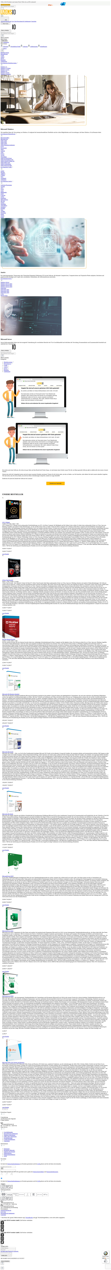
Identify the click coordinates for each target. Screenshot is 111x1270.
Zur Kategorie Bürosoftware (8, 134)
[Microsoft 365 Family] (13, 750)
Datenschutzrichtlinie (38, 1171)
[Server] (31, 335)
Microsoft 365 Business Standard (10, 694)
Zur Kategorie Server (6, 278)
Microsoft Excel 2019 (7, 876)
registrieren (6, 42)
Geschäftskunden (8, 1132)
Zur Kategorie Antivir (6, 181)
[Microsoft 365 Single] (13, 812)
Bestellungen (43, 46)
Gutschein (33, 21)
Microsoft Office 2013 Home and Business (13, 1062)
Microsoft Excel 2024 (7, 996)
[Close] (2, 1268)
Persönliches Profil (16, 46)
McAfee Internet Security (8, 639)
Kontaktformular (8, 1138)
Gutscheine (7, 1141)
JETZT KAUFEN (5, 4)
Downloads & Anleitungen (24, 21)
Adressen (25, 46)
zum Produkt (5, 554)
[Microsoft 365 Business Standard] (13, 692)
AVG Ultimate (6, 522)
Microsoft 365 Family (7, 752)
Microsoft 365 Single (7, 814)
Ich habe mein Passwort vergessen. (10, 1251)
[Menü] (2, 16)
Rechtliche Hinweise (9, 1150)
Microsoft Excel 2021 (7, 931)
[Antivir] (43, 268)
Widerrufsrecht (7, 1153)
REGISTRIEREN (5, 1261)
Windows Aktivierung (9, 1135)
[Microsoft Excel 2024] (10, 994)
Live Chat (14, 21)
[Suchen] (2, 8)
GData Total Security (7, 580)
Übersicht (5, 46)
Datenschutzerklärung (9, 1154)
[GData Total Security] (13, 578)
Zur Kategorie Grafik (6, 167)
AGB (5, 1156)
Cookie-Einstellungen (9, 1139)
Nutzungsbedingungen (52, 1171)
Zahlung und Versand (9, 1151)
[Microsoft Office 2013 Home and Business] (13, 1061)
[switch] (105, 1261)
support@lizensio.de (6, 21)
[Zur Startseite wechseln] (8, 14)
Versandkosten (29, 1217)
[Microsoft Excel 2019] (13, 874)
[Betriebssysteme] (43, 125)
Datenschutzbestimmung (13, 1164)
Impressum (7, 1148)
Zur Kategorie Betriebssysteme (9, 63)
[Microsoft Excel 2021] (13, 929)
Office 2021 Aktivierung (10, 1136)
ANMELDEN (4, 40)
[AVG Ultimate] (13, 521)
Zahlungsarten (34, 46)
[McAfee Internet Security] (10, 638)
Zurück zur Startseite (55, 483)
